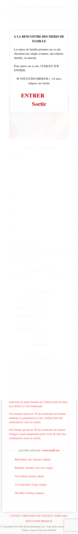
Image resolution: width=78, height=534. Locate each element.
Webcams (61, 515)
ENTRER (32, 95)
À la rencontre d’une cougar (31, 484)
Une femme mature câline (29, 476)
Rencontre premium (39, 521)
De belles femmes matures (29, 493)
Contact (15, 515)
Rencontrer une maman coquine (33, 459)
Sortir (39, 104)
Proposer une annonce (38, 515)
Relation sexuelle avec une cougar (34, 468)
